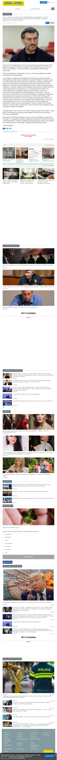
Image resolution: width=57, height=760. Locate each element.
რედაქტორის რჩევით (11, 246)
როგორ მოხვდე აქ (50, 145)
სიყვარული (8, 537)
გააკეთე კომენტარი (49, 139)
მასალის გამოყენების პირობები (48, 757)
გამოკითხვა (8, 506)
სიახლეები (17, 9)
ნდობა (7, 540)
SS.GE (4, 145)
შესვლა (52, 2)
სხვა (6, 552)
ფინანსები (8, 549)
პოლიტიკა (7, 14)
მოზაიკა (6, 411)
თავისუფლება (9, 543)
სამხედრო (7, 481)
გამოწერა (43, 2)
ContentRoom (48, 165)
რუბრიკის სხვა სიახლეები (13, 370)
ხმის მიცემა (28, 557)
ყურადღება (8, 546)
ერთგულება (8, 534)
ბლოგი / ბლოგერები (35, 9)
